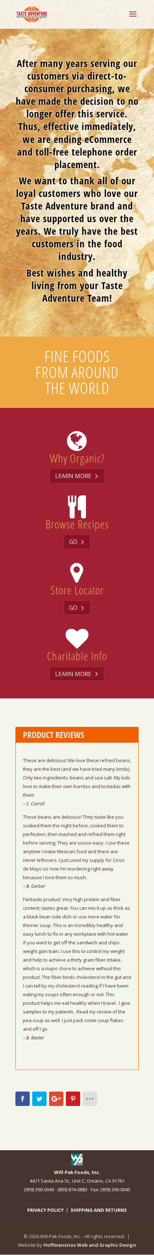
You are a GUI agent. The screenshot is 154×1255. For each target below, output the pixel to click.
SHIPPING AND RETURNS (99, 1210)
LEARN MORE (73, 476)
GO (73, 542)
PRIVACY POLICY (45, 1210)
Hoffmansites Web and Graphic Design (89, 1245)
